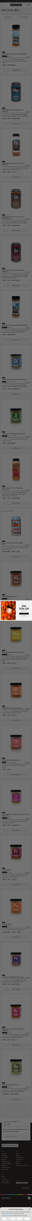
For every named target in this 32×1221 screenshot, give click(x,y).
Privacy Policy (8, 1213)
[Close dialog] (1, 601)
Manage (9, 1218)
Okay (23, 1218)
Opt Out (7, 1215)
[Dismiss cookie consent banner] (29, 1209)
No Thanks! (24, 615)
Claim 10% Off (24, 613)
